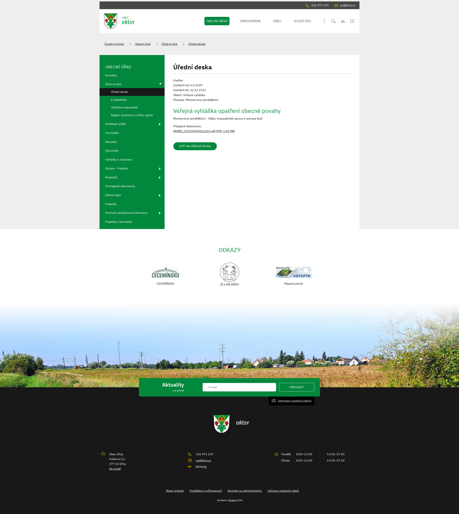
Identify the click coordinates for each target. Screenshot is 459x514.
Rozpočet (111, 177)
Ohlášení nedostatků (124, 107)
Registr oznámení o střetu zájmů (132, 115)
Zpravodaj (111, 150)
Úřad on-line (170, 44)
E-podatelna (119, 99)
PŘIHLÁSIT (297, 387)
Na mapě (115, 468)
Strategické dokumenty (120, 186)
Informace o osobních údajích (294, 401)
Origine (232, 500)
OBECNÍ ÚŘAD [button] (217, 21)
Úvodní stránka (114, 44)
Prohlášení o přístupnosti (206, 490)
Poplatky (111, 204)
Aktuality (111, 142)
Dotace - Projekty (116, 168)
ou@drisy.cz (203, 460)
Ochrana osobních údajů (283, 490)
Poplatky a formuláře (118, 221)
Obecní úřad (143, 44)
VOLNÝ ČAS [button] (302, 21)
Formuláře (112, 133)
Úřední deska (196, 44)
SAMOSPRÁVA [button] (250, 21)
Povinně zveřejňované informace (126, 213)
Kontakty (111, 75)
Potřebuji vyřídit (115, 124)
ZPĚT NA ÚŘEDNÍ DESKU (195, 146)
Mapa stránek (175, 490)
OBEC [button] (277, 21)
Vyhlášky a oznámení (118, 159)
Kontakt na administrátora (245, 490)
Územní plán (113, 195)
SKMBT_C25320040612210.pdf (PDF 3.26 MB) (204, 131)
